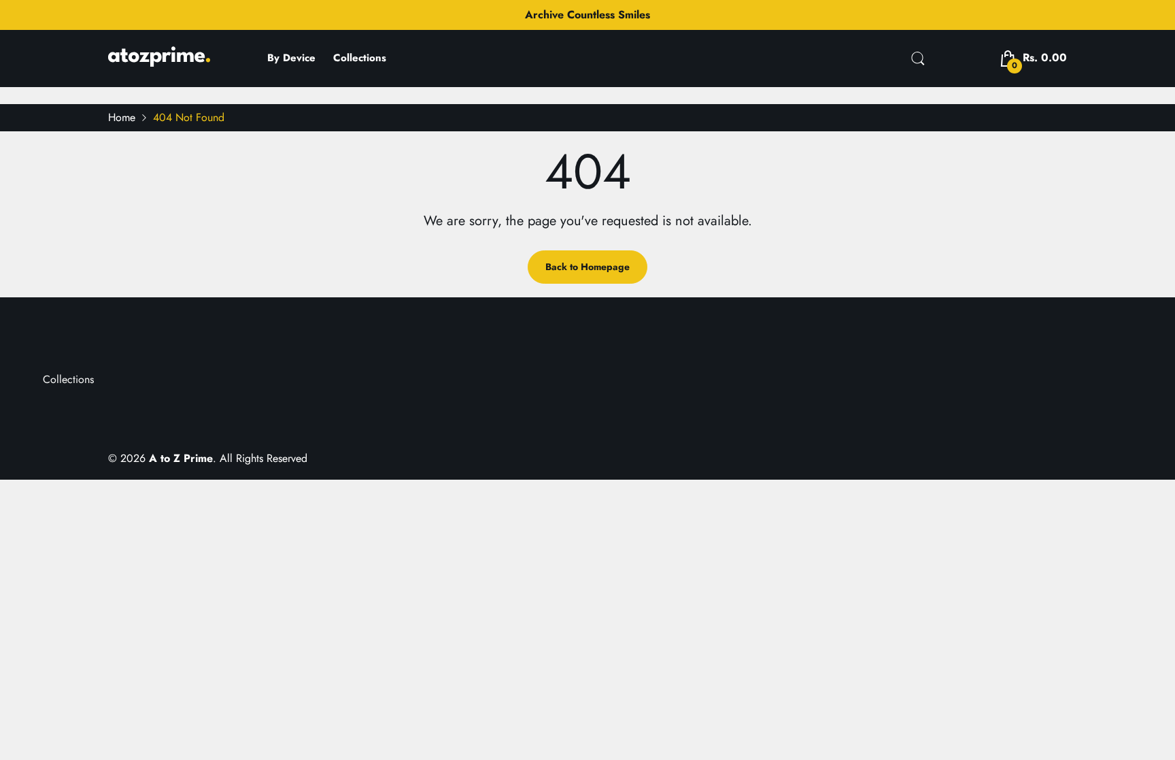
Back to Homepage (587, 267)
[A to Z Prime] (159, 61)
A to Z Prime (181, 458)
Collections (68, 379)
